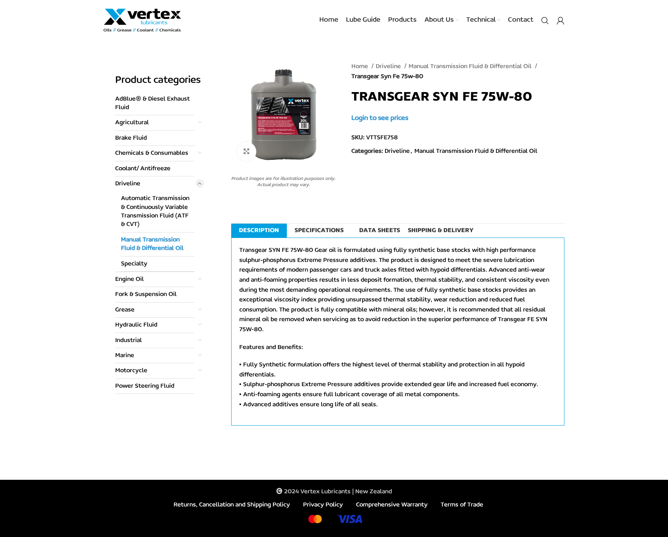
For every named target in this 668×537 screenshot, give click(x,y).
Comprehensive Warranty (392, 505)
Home (360, 66)
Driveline (127, 184)
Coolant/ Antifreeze (142, 169)
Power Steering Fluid (144, 386)
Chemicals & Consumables (151, 153)
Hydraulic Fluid (136, 325)
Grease (125, 310)
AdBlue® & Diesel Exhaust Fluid (152, 103)
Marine (124, 355)
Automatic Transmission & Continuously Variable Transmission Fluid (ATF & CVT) (155, 211)
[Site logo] (142, 20)
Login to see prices (379, 118)
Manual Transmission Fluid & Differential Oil (152, 244)
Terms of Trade (462, 505)
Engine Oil (129, 279)
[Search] (545, 20)
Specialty (134, 264)
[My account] (560, 20)
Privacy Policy (323, 505)
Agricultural (132, 123)
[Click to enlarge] (246, 151)
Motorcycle (131, 371)
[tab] (259, 231)
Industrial (128, 340)
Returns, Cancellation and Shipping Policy (232, 505)
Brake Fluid (131, 138)
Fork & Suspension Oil (146, 294)
